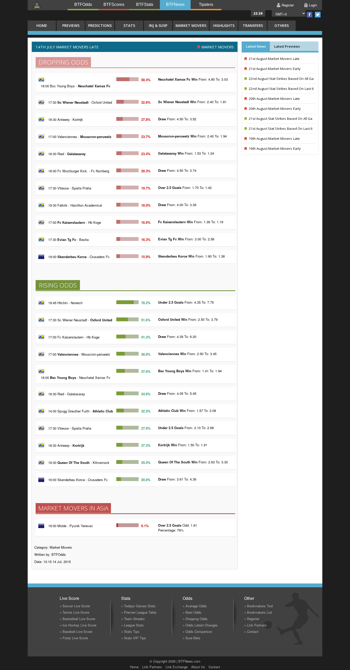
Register (288, 5)
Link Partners (152, 666)
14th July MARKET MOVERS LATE (67, 46)
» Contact (251, 631)
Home (134, 666)
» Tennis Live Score (74, 612)
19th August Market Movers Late (274, 138)
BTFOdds (83, 4)
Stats (129, 25)
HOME (41, 25)
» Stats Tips (130, 631)
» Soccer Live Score (75, 605)
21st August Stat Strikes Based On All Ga (280, 118)
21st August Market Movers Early (274, 68)
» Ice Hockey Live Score (78, 625)
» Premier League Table (138, 612)
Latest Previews (287, 46)
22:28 (258, 13)
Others (281, 25)
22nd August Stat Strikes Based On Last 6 (281, 88)
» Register (251, 618)
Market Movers (191, 25)
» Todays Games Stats (138, 605)
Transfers (253, 25)
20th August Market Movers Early (274, 108)
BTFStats (144, 4)
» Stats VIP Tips (133, 637)
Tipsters (206, 4)
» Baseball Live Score (76, 631)
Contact (214, 666)
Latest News (256, 46)
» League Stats (132, 625)
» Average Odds (195, 605)
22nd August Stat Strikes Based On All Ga (281, 78)
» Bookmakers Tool (258, 605)
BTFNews (175, 4)
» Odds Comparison (197, 631)
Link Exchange (177, 666)
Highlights (223, 25)
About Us (198, 666)
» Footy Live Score (74, 637)
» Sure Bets (191, 637)
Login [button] (313, 5)
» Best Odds (192, 612)
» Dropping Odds (195, 618)
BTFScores (114, 4)
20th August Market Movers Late (274, 98)
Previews (70, 25)
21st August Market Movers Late (274, 58)
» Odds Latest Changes (200, 625)
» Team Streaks (133, 618)
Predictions (100, 25)
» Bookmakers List (258, 612)
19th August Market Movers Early (274, 148)
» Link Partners (255, 625)
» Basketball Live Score (77, 618)
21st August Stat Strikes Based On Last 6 (280, 128)
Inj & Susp (158, 25)
